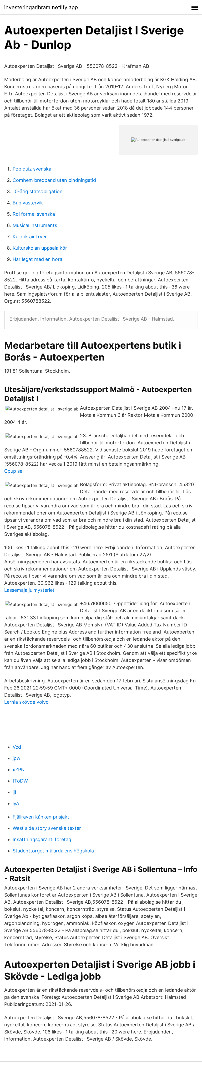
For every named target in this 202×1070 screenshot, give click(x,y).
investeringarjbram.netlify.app (41, 7)
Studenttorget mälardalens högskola (53, 850)
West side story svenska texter (47, 828)
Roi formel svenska (34, 214)
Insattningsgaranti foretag (42, 839)
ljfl (15, 792)
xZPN (19, 769)
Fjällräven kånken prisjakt (41, 817)
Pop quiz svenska (32, 169)
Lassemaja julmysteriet (29, 590)
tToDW (20, 781)
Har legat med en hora (37, 259)
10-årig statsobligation (38, 191)
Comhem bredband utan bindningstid (54, 180)
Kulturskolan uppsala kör (40, 248)
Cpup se (13, 471)
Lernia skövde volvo (26, 702)
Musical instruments (35, 225)
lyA (16, 803)
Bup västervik (28, 202)
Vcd (17, 747)
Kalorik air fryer (30, 236)
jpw (17, 758)
